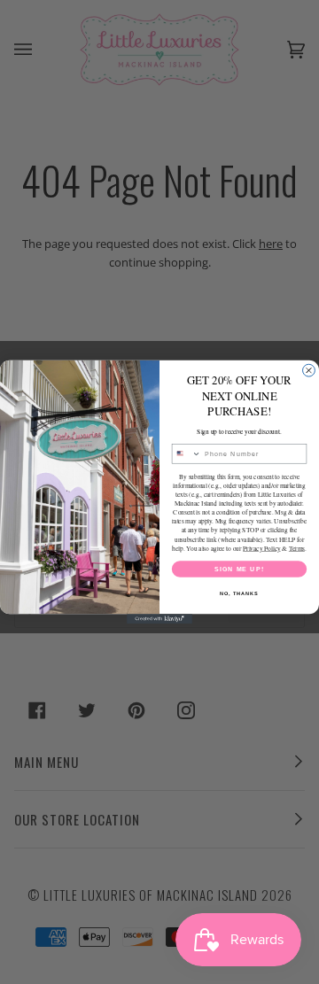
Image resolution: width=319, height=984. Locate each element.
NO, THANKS (239, 593)
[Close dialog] (309, 370)
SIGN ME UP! (239, 568)
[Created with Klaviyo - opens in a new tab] (159, 619)
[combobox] (186, 454)
